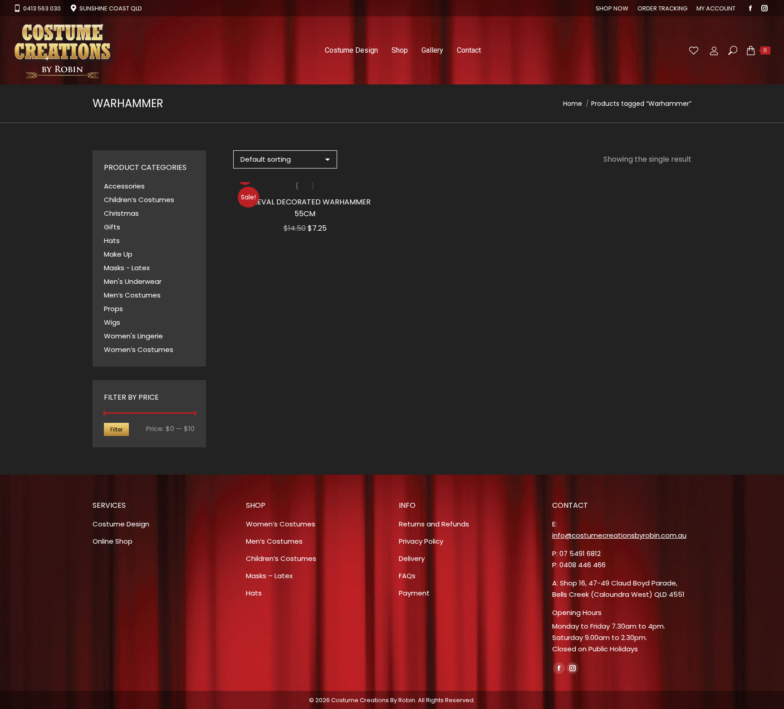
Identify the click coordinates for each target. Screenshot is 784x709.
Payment (414, 593)
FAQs (407, 575)
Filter (116, 429)
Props (113, 308)
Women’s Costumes (138, 349)
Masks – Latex (269, 575)
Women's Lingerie (133, 336)
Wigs (112, 322)
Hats (112, 240)
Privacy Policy (421, 541)
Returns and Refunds (434, 524)
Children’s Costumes (139, 199)
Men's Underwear (133, 281)
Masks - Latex (127, 268)
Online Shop (112, 541)
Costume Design (121, 524)
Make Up (118, 254)
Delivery (412, 558)
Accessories (124, 186)
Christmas (121, 213)
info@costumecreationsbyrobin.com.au (619, 535)
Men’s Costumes (132, 295)
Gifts (112, 227)
